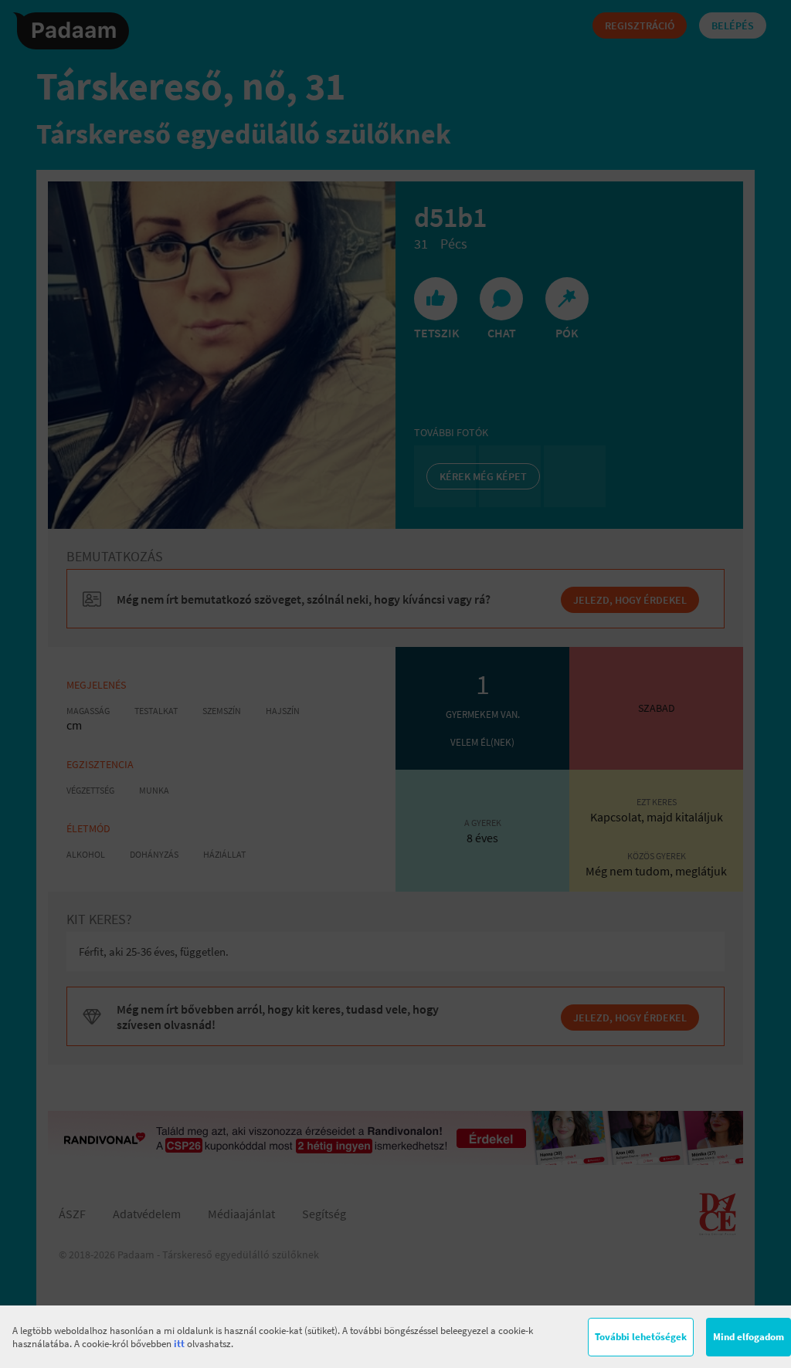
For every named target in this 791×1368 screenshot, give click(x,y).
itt (179, 1343)
